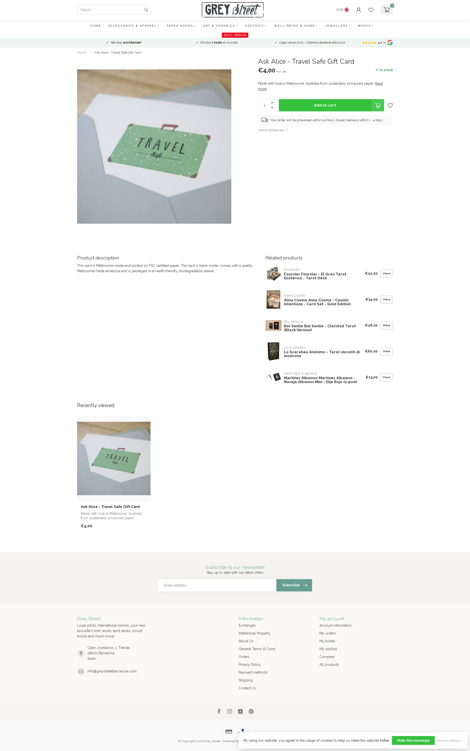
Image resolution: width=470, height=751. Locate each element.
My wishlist (328, 649)
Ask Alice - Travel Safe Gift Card (117, 52)
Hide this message (413, 740)
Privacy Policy (250, 665)
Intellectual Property (254, 633)
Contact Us (247, 688)
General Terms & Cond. (257, 649)
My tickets (327, 641)
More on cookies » (450, 740)
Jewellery (336, 25)
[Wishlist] (370, 10)
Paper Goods (180, 25)
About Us (246, 641)
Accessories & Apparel (132, 25)
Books (364, 25)
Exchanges (247, 625)
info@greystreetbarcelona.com (112, 671)
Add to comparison (271, 130)
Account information (335, 625)
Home (95, 25)
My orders (327, 633)
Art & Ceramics (219, 25)
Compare (326, 657)
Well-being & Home (294, 25)
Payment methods (253, 672)
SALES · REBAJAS (235, 35)
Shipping (246, 680)
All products (329, 665)
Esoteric (254, 25)
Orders (244, 657)
